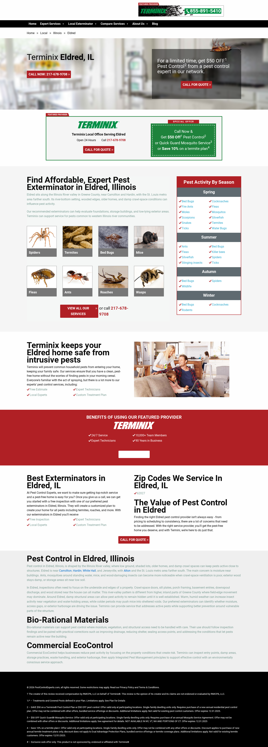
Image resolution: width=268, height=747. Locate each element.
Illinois (57, 33)
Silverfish (218, 217)
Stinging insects (192, 262)
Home (32, 23)
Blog (155, 23)
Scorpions (188, 217)
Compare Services (113, 23)
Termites (217, 223)
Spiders (217, 257)
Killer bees (218, 252)
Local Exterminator (80, 23)
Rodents (187, 310)
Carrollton (65, 570)
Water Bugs (219, 228)
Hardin (77, 570)
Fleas (215, 206)
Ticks (185, 228)
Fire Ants (187, 206)
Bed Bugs (188, 201)
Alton (127, 570)
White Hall (89, 570)
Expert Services (50, 23)
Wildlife (186, 286)
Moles (186, 212)
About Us (138, 23)
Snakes (186, 223)
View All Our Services (78, 311)
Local (43, 33)
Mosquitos (219, 212)
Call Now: (48, 74)
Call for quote (195, 85)
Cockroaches (220, 201)
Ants (185, 246)
